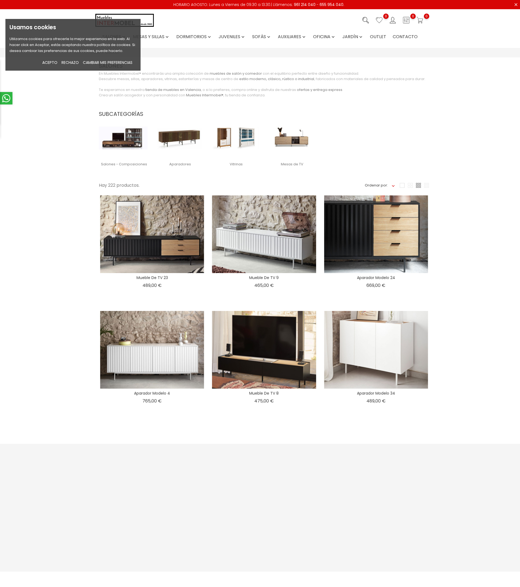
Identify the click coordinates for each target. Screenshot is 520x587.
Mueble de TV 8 (264, 393)
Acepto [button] (49, 62)
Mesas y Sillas (151, 37)
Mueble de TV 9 (264, 277)
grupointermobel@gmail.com (123, 514)
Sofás (261, 37)
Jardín (352, 37)
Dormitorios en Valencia (312, 561)
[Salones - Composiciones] (123, 137)
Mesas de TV (292, 164)
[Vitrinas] (235, 137)
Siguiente (417, 435)
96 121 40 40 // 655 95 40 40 (121, 506)
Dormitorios (194, 37)
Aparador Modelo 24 (376, 277)
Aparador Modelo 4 (152, 393)
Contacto (405, 37)
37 (344, 435)
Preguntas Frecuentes (196, 479)
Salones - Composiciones (124, 164)
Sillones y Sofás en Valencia (315, 544)
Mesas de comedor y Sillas (315, 553)
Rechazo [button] (70, 62)
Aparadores (180, 164)
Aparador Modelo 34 (376, 393)
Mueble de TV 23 (152, 277)
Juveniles (232, 37)
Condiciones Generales (312, 479)
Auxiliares (292, 37)
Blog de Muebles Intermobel (202, 510)
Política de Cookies (308, 496)
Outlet (378, 37)
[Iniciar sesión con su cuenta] (393, 20)
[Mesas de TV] (291, 137)
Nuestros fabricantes (195, 518)
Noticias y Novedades (196, 470)
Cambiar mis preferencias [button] (107, 62)
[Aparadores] (179, 137)
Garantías (243, 501)
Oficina (324, 37)
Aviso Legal (301, 470)
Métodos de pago (250, 479)
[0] (379, 20)
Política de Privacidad (310, 487)
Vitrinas (236, 164)
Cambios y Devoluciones (256, 510)
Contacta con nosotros (197, 487)
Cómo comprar (248, 470)
